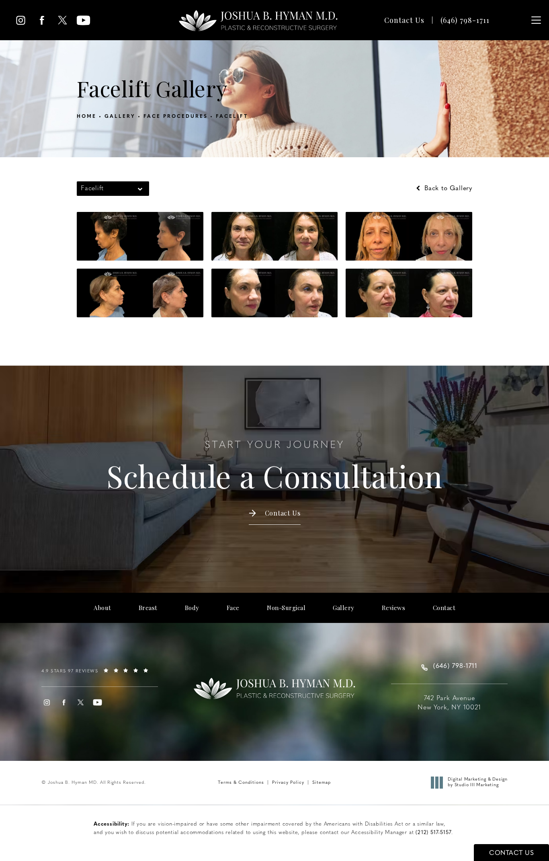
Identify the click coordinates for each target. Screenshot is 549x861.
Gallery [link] (343, 608)
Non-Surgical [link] (286, 608)
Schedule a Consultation (274, 467)
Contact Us (404, 20)
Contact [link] (444, 608)
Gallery (119, 116)
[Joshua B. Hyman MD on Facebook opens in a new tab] (41, 20)
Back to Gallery (447, 188)
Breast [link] (148, 608)
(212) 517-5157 (433, 832)
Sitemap (321, 783)
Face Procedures (175, 116)
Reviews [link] (394, 608)
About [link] (102, 608)
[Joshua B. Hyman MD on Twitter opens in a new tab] (62, 20)
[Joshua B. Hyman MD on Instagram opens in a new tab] (20, 20)
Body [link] (192, 608)
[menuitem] (20, 20)
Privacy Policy (288, 783)
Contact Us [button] (511, 853)
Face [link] (233, 608)
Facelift (232, 116)
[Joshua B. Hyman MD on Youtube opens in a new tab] (83, 20)
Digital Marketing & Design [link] (478, 782)
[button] (536, 20)
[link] (465, 20)
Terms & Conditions (241, 783)
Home (86, 116)
